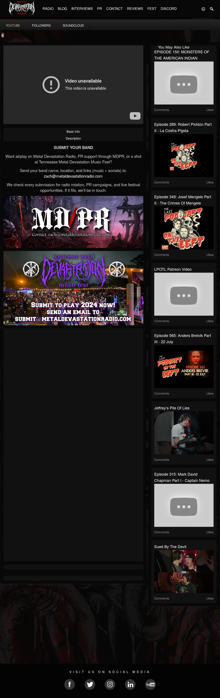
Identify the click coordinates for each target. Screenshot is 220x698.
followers (41, 25)
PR (99, 8)
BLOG (62, 8)
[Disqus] (73, 389)
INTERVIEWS (82, 8)
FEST (151, 8)
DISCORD (169, 8)
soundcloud (73, 25)
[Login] (203, 8)
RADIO (48, 8)
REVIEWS (135, 8)
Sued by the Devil (170, 546)
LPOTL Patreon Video (173, 269)
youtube (13, 25)
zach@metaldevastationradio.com (73, 176)
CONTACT (114, 8)
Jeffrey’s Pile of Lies (171, 407)
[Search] (212, 8)
